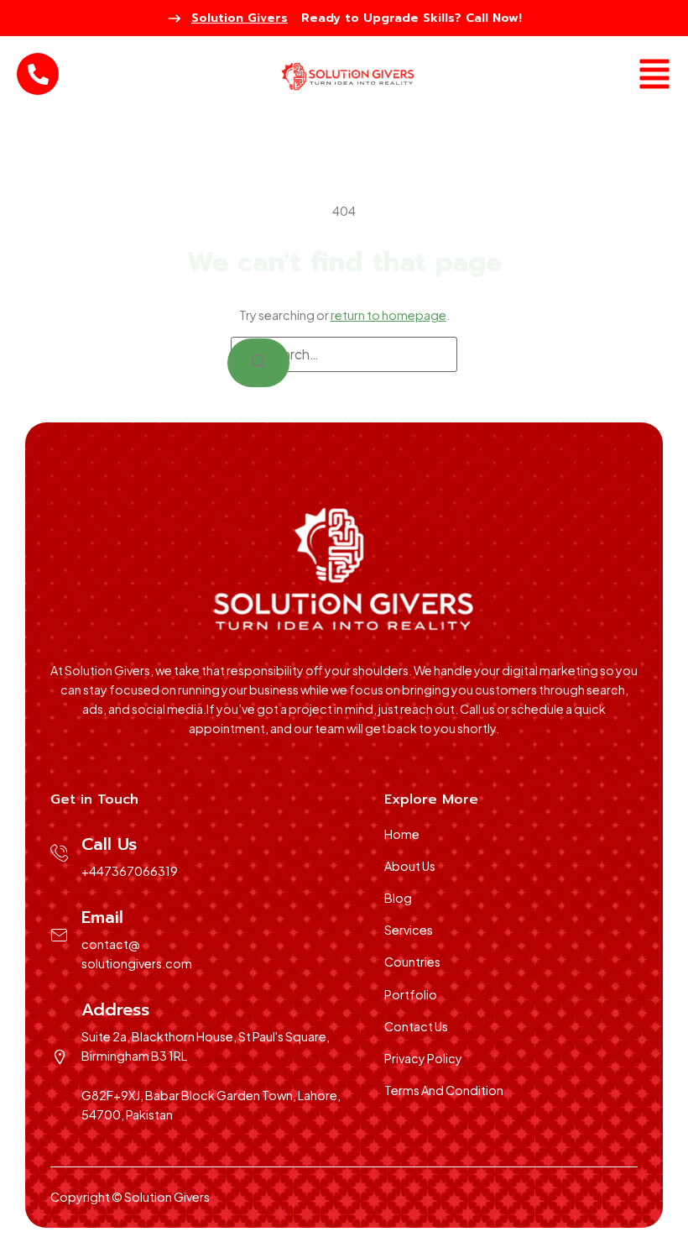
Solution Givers (239, 18)
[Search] (258, 362)
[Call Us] (59, 853)
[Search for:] (344, 354)
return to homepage (388, 314)
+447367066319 (129, 870)
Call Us (109, 844)
